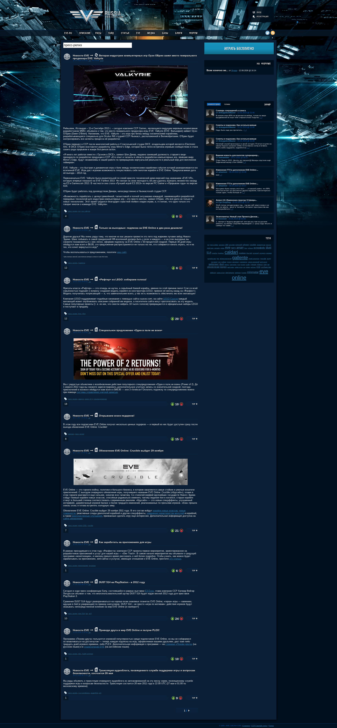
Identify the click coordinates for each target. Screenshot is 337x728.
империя (269, 253)
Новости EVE (81, 55)
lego (79, 314)
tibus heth (249, 253)
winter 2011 (82, 525)
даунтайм (263, 258)
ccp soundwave (84, 693)
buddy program (87, 654)
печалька (92, 566)
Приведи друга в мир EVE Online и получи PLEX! (129, 630)
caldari (231, 252)
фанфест (221, 253)
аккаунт (81, 399)
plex (79, 654)
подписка (81, 263)
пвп (268, 264)
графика (242, 253)
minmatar (253, 272)
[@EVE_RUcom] (267, 33)
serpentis (217, 248)
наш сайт (121, 252)
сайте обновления (72, 518)
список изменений (253, 262)
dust (221, 264)
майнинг (223, 262)
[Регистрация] (261, 16)
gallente (240, 257)
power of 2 (88, 399)
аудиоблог (94, 693)
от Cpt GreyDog (223, 202)
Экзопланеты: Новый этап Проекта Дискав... (237, 217)
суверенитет (243, 262)
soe (244, 267)
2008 (226, 245)
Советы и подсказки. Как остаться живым (236, 125)
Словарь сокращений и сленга (231, 110)
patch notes (230, 267)
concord (238, 245)
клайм (248, 264)
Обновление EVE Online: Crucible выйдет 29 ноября (131, 450)
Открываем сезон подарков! (116, 415)
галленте (221, 245)
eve (227, 247)
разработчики (211, 258)
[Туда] (189, 710)
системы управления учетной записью (97, 392)
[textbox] (97, 45)
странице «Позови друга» (178, 644)
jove (219, 262)
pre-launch (214, 262)
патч (233, 247)
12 (65, 267)
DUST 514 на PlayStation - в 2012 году (122, 582)
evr (79, 211)
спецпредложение (100, 399)
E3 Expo (149, 591)
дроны (222, 248)
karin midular (214, 245)
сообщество (266, 267)
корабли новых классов (165, 510)
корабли (214, 253)
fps (87, 614)
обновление (213, 267)
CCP (102, 60)
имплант (71, 434)
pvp (208, 245)
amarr (240, 247)
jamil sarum (263, 262)
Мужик (234, 70)
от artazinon (221, 172)
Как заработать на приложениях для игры (125, 542)
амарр (269, 258)
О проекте (246, 726)
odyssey (246, 245)
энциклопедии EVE (94, 646)
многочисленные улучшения (87, 516)
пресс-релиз (72, 211)
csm (265, 264)
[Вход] (257, 12)
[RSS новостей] (273, 33)
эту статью (175, 558)
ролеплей (256, 253)
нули (238, 264)
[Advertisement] (239, 88)
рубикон (250, 248)
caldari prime (239, 267)
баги (245, 248)
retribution (238, 273)
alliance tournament (226, 258)
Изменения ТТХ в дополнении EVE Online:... (237, 170)
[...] (261, 117)
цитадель (262, 253)
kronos (243, 264)
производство (261, 245)
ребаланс (214, 264)
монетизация (83, 566)
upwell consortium (254, 258)
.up (89, 60)
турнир (253, 264)
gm (100, 693)
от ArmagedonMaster (226, 113)
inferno (260, 264)
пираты (226, 264)
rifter (84, 314)
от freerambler (222, 157)
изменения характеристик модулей (165, 513)
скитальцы (229, 273)
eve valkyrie (85, 211)
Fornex (271, 726)
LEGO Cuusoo (170, 298)
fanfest (248, 267)
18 (65, 404)
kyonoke (244, 273)
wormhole (232, 245)
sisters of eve (221, 273)
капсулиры (233, 264)
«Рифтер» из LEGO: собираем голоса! (123, 279)
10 (65, 618)
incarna (229, 262)
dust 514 (81, 614)
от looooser (221, 219)
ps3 (90, 614)
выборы (253, 267)
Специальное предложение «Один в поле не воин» (130, 330)
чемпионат (235, 262)
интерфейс (259, 247)
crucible (90, 525)
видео (223, 267)
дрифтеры (210, 248)
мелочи (268, 245)
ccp (258, 267)
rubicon (213, 273)
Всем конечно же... (217, 70)
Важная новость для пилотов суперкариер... (237, 155)
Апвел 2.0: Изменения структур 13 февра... (236, 200)
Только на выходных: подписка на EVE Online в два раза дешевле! (141, 227)
